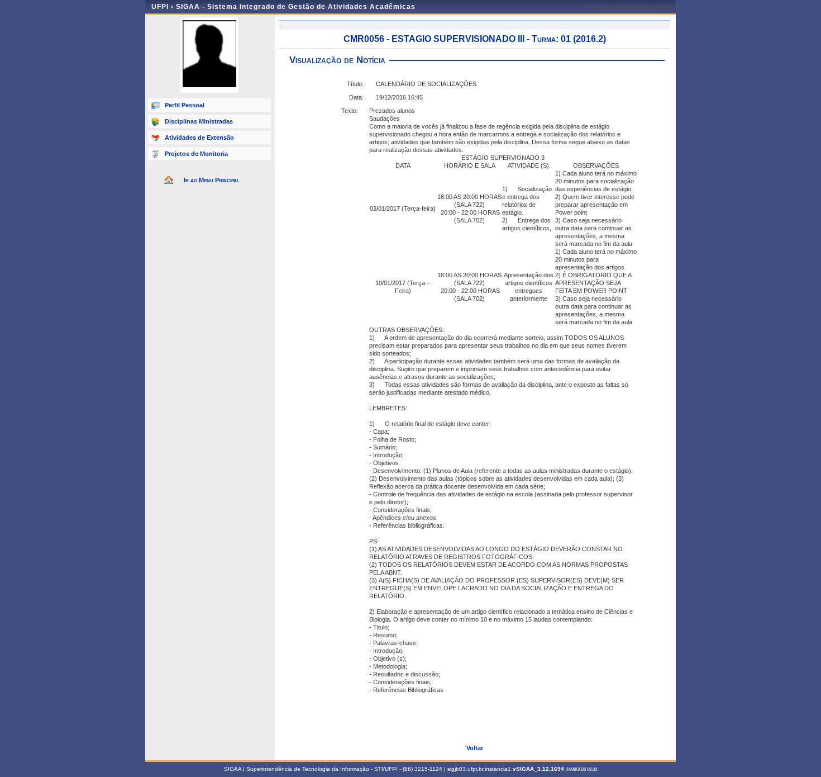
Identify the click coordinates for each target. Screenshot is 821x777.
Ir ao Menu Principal (212, 180)
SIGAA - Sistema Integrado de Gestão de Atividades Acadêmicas (296, 7)
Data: (356, 97)
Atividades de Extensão (199, 137)
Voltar (474, 748)
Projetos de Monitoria (196, 153)
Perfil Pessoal (184, 105)
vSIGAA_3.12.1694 (538, 769)
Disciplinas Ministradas (199, 121)
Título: (355, 83)
